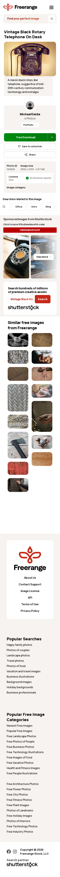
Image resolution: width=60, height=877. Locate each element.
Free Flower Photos (19, 789)
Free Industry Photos (20, 831)
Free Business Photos (20, 747)
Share (32, 154)
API (30, 597)
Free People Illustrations (22, 773)
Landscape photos (18, 655)
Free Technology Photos (22, 826)
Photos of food (16, 666)
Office (14, 206)
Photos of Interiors (18, 821)
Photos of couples (18, 650)
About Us (30, 578)
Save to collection (32, 146)
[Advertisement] (18, 505)
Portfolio (28, 124)
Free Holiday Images (19, 816)
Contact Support (30, 584)
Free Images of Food (19, 757)
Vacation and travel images (23, 671)
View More (42, 256)
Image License (30, 591)
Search (43, 299)
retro (30, 206)
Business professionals (21, 692)
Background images (19, 682)
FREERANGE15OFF (30, 230)
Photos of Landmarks (20, 810)
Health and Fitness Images (23, 768)
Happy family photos (19, 645)
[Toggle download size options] (52, 137)
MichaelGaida (30, 114)
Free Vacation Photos (20, 763)
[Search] (51, 18)
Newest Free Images (19, 725)
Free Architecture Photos (23, 784)
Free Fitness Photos (19, 800)
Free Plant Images (18, 805)
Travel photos (15, 661)
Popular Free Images (19, 731)
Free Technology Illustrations (25, 752)
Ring (43, 206)
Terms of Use (30, 604)
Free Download (25, 137)
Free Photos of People (20, 741)
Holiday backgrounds (20, 687)
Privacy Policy (30, 611)
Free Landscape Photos (21, 736)
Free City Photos (17, 794)
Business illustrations (20, 676)
